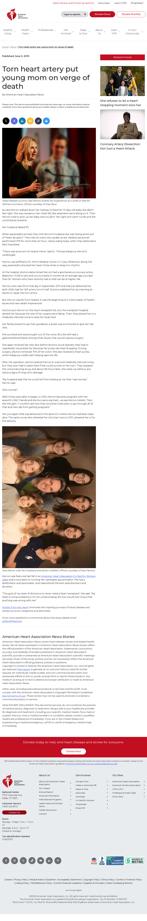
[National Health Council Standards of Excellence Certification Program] (94, 860)
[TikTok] (32, 860)
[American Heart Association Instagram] (14, 860)
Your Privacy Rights (73, 890)
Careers (43, 814)
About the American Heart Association (52, 782)
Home (5, 47)
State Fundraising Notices (119, 883)
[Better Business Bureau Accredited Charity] (102, 860)
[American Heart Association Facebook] (6, 860)
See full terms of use (13, 696)
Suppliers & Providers (94, 883)
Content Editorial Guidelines (68, 883)
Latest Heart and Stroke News (50, 804)
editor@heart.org (12, 621)
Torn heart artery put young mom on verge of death (46, 47)
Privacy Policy (21, 879)
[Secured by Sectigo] (135, 860)
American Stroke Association (126, 785)
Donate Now (73, 751)
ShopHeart (81, 804)
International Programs (50, 799)
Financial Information (49, 796)
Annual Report (46, 792)
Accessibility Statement (69, 879)
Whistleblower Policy (41, 883)
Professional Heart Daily (124, 793)
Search (85, 14)
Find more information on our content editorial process (91, 764)
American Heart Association (126, 781)
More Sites (117, 796)
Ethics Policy (108, 879)
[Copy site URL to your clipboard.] (38, 121)
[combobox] (71, 14)
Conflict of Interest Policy (129, 879)
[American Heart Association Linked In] (49, 860)
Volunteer (80, 796)
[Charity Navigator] (115, 860)
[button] (102, 14)
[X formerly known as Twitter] (23, 860)
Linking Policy (22, 883)
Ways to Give (82, 789)
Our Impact (44, 788)
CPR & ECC (117, 789)
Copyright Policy (91, 879)
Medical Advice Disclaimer (43, 879)
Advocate (80, 793)
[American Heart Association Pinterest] (58, 860)
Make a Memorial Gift (86, 785)
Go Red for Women (85, 800)
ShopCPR (80, 808)
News (13, 47)
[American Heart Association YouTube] (40, 860)
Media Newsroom (48, 810)
